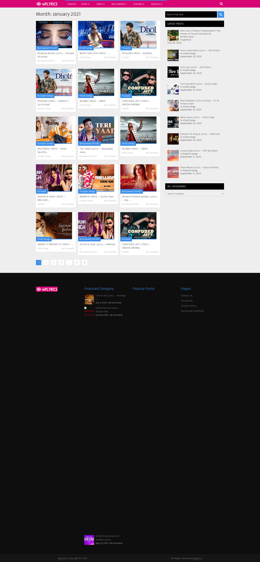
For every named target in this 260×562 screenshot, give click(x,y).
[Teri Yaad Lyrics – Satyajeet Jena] (96, 130)
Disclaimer (187, 300)
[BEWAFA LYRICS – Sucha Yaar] (96, 178)
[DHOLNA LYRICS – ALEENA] (138, 34)
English (156, 4)
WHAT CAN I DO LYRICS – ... (95, 53)
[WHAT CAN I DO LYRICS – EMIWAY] (96, 34)
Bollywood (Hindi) (47, 48)
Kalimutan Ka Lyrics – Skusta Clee (108, 310)
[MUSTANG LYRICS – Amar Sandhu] (54, 130)
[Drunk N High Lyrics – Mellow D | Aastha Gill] (96, 225)
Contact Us (187, 295)
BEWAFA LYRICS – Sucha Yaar (97, 196)
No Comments (68, 61)
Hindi (84, 4)
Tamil (99, 4)
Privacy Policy (189, 305)
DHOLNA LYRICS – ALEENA (137, 53)
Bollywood (118, 4)
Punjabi (138, 4)
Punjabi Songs (45, 95)
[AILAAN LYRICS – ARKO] (96, 82)
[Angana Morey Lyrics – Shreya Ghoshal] (54, 34)
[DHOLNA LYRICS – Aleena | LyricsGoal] (54, 82)
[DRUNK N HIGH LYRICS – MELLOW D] (54, 178)
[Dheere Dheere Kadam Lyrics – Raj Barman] (138, 178)
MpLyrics (63, 558)
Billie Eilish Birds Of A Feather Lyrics (107, 538)
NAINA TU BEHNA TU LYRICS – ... (55, 244)
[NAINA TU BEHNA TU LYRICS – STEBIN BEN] (54, 225)
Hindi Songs (86, 48)
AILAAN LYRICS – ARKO (92, 101)
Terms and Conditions (192, 311)
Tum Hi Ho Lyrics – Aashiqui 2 (111, 297)
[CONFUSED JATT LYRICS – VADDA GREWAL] (138, 82)
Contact (71, 4)
